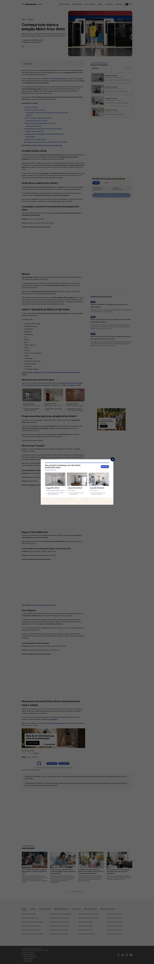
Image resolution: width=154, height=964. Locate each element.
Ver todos (105, 466)
